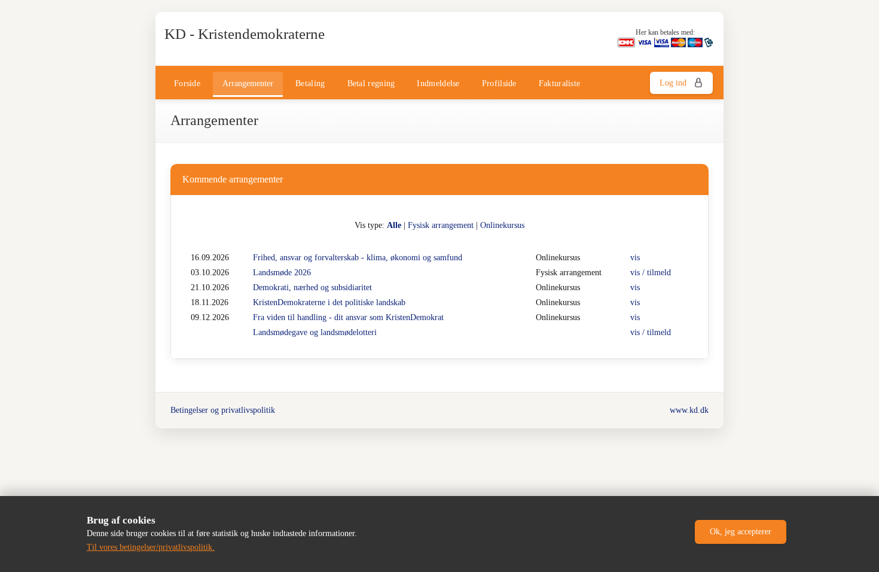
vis (635, 257)
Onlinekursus (502, 225)
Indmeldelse (438, 83)
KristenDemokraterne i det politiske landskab (329, 302)
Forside (187, 83)
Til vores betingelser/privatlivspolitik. (151, 547)
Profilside (499, 83)
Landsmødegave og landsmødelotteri (315, 332)
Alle (394, 225)
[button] (740, 532)
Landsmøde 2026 (282, 272)
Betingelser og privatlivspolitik (222, 410)
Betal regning (371, 83)
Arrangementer (247, 83)
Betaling (310, 83)
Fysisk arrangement (441, 225)
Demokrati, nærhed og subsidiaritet (312, 287)
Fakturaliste (560, 83)
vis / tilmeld (650, 272)
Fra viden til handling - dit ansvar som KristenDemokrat (348, 317)
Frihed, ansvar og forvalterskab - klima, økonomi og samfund (357, 257)
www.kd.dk (689, 410)
